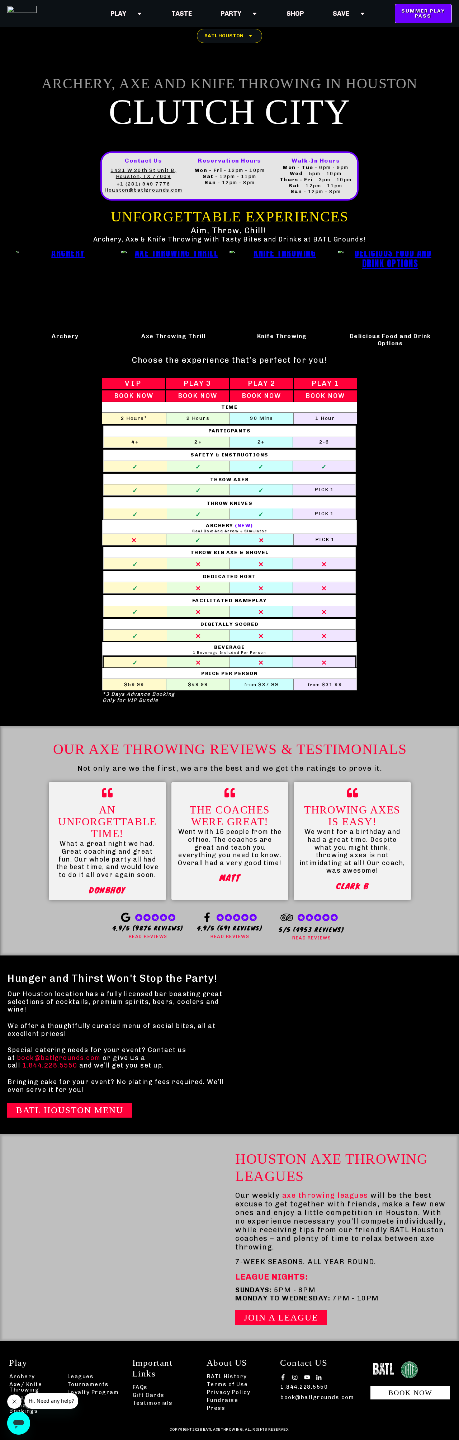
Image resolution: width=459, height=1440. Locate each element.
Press (216, 1408)
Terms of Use (227, 1384)
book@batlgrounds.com (59, 1058)
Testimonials (153, 1403)
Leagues (80, 1376)
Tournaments (88, 1384)
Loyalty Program (93, 1392)
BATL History (227, 1376)
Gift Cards (149, 1395)
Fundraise (222, 1400)
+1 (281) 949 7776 (144, 184)
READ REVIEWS (148, 936)
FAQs (140, 1387)
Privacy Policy (229, 1392)
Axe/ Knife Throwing (25, 1387)
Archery (22, 1376)
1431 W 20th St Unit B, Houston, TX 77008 (143, 173)
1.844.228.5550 (49, 1065)
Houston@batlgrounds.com (143, 190)
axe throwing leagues (325, 1195)
